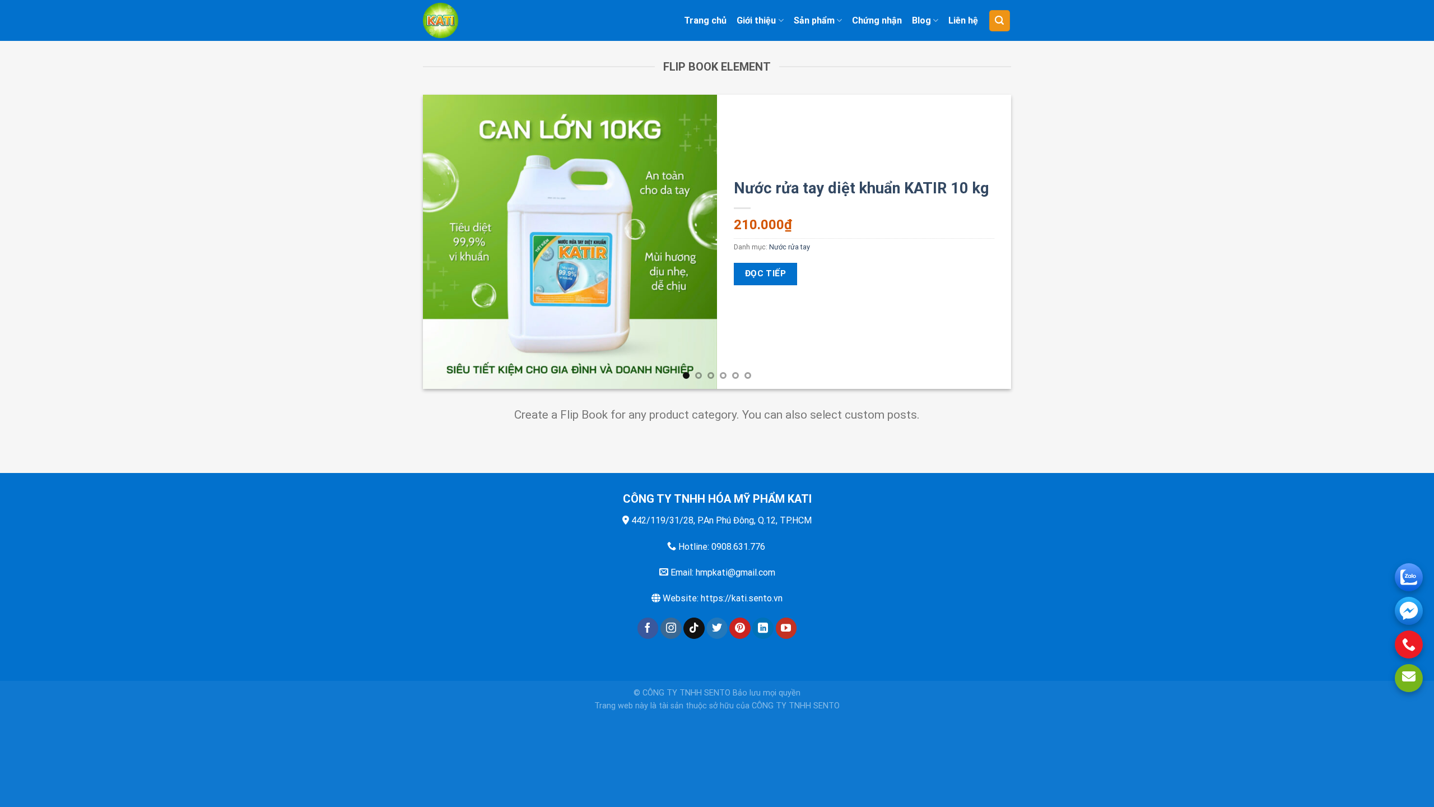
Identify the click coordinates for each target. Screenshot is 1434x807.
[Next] (985, 241)
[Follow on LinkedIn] (763, 628)
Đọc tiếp (765, 273)
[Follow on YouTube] (786, 628)
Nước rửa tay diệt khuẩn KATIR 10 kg (861, 188)
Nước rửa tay (789, 247)
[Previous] (449, 241)
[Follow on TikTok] (694, 628)
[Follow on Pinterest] (740, 628)
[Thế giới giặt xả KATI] (469, 20)
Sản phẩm (814, 20)
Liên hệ (963, 20)
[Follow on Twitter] (717, 628)
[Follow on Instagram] (671, 628)
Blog (921, 20)
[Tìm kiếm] (1000, 20)
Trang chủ (705, 20)
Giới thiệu (756, 20)
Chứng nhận (877, 20)
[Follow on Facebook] (648, 628)
